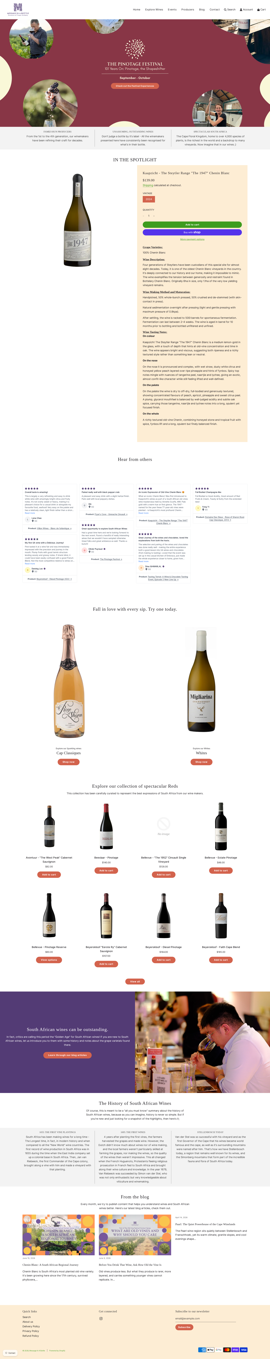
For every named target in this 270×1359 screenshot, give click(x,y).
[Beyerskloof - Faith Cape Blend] (221, 915)
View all (135, 981)
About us (27, 1321)
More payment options (192, 239)
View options (49, 959)
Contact (215, 9)
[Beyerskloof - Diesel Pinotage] (163, 915)
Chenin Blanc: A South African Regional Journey (50, 1264)
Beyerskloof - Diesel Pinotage (164, 947)
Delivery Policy (31, 1326)
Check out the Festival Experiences (135, 86)
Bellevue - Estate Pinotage (221, 857)
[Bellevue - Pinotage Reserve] (49, 915)
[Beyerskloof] (106, 915)
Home (136, 9)
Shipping (148, 185)
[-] (143, 216)
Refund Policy (30, 1335)
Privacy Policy (30, 1331)
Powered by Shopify (57, 1351)
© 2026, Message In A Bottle (33, 1351)
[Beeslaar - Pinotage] (106, 826)
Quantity (148, 209)
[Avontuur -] (49, 826)
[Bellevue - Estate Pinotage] (221, 826)
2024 (149, 199)
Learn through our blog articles (67, 1055)
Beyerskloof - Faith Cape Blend (221, 947)
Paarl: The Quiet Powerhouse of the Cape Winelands (205, 1224)
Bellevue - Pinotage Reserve (49, 947)
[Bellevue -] (163, 826)
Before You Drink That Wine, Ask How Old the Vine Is (130, 1264)
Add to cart (49, 874)
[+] (154, 216)
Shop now (69, 761)
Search (26, 1317)
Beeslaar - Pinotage (106, 857)
